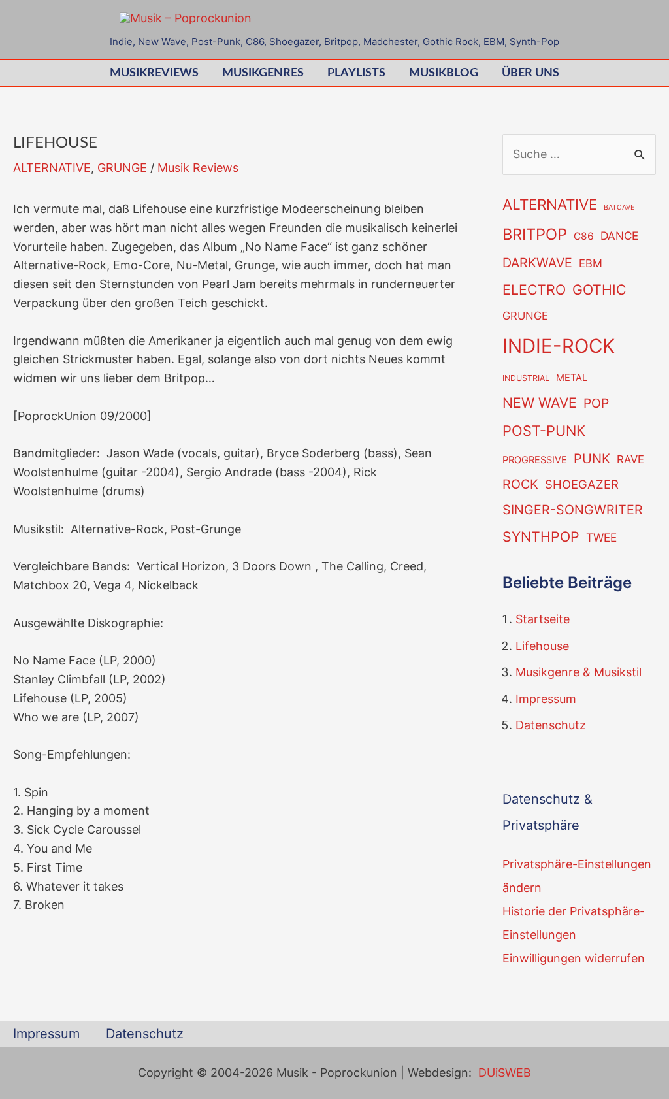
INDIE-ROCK (558, 346)
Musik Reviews (197, 167)
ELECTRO (534, 289)
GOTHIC (599, 289)
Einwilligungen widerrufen (573, 958)
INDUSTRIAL (525, 378)
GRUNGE (122, 167)
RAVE (630, 459)
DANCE (619, 235)
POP (596, 403)
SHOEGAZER (582, 484)
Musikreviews (154, 73)
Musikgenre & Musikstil (578, 672)
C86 (584, 236)
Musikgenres (263, 73)
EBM (590, 263)
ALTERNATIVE (52, 167)
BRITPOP (534, 234)
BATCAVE (619, 207)
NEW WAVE (539, 402)
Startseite (542, 619)
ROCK (520, 484)
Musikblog (443, 73)
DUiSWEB (504, 1072)
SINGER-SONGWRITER (572, 509)
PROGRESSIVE (534, 460)
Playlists (356, 73)
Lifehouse (542, 646)
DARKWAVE (537, 263)
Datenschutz (550, 725)
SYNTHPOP (540, 536)
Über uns (530, 73)
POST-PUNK (543, 430)
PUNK (592, 459)
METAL (571, 378)
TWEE (601, 537)
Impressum (545, 699)
